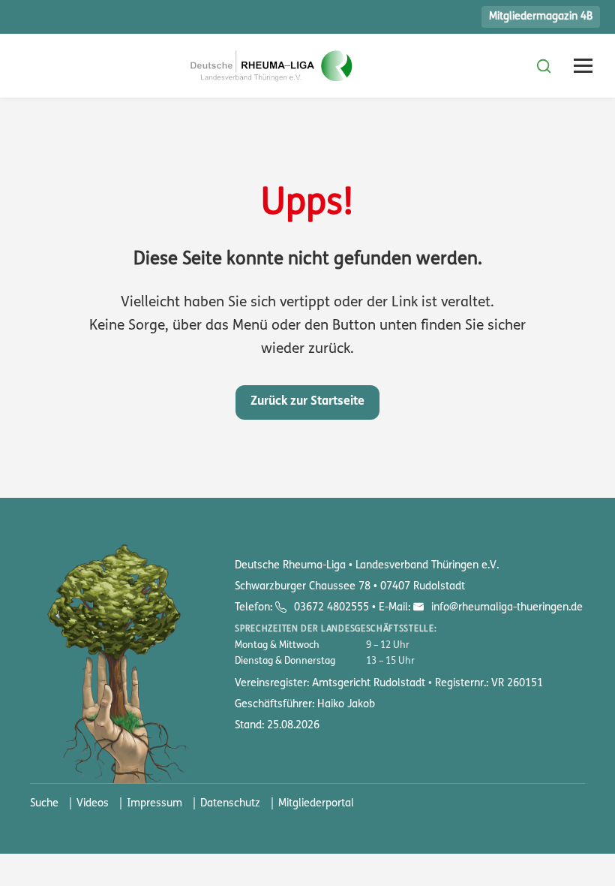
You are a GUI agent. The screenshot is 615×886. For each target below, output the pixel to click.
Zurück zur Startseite (307, 402)
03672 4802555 (331, 607)
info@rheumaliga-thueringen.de (505, 607)
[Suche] (543, 66)
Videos (92, 803)
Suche (44, 803)
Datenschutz (230, 803)
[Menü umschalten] (583, 65)
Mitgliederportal (316, 803)
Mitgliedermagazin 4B (540, 17)
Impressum (154, 803)
